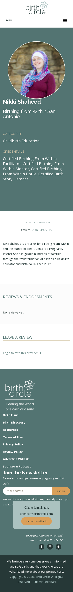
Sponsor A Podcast (17, 466)
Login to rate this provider (21, 353)
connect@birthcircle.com (36, 514)
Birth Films (10, 415)
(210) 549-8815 (41, 230)
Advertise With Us (16, 459)
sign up (61, 491)
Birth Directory (14, 422)
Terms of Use (13, 437)
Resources (10, 430)
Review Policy (13, 452)
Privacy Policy (13, 444)
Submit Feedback (45, 582)
